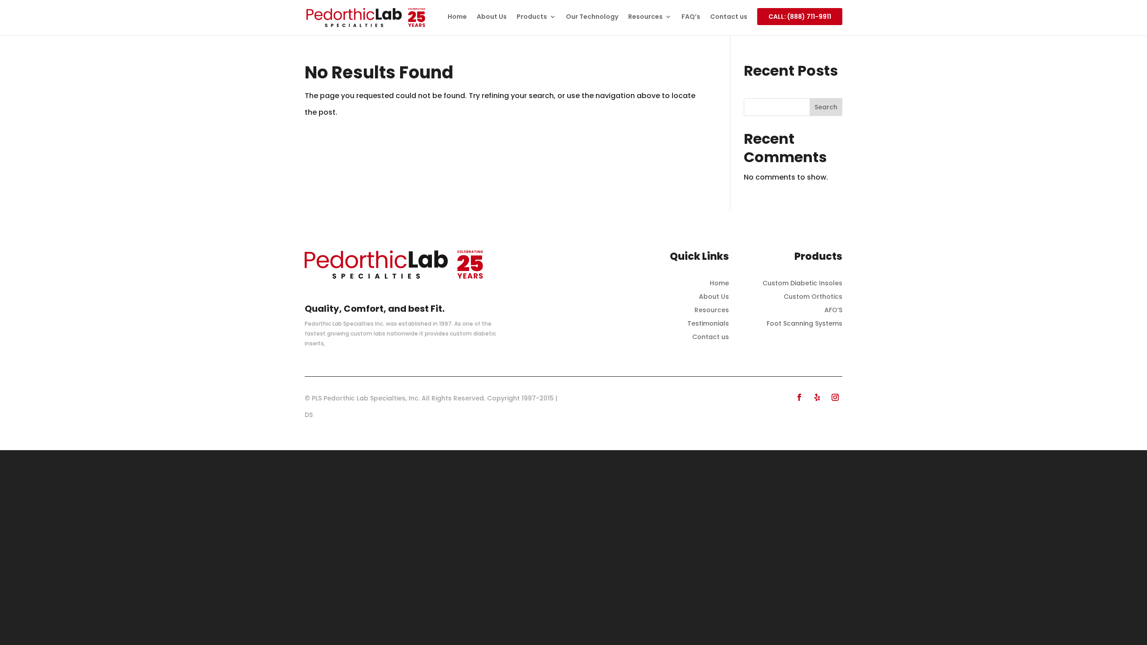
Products (532, 17)
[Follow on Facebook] (799, 397)
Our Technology (592, 17)
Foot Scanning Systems (804, 324)
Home (457, 17)
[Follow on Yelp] (817, 397)
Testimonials (708, 324)
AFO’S (833, 310)
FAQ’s (690, 17)
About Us (492, 17)
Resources (645, 17)
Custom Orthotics (813, 297)
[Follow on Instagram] (835, 397)
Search (826, 107)
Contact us (728, 17)
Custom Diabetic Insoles (802, 284)
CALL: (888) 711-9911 (799, 16)
